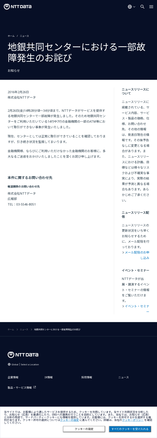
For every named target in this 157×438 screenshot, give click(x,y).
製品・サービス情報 (20, 387)
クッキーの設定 (84, 429)
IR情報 (49, 377)
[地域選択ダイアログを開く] (132, 6)
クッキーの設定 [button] (69, 420)
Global (25, 364)
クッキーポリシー (133, 420)
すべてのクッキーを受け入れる (130, 429)
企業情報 (13, 377)
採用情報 (86, 377)
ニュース (24, 36)
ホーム (11, 36)
